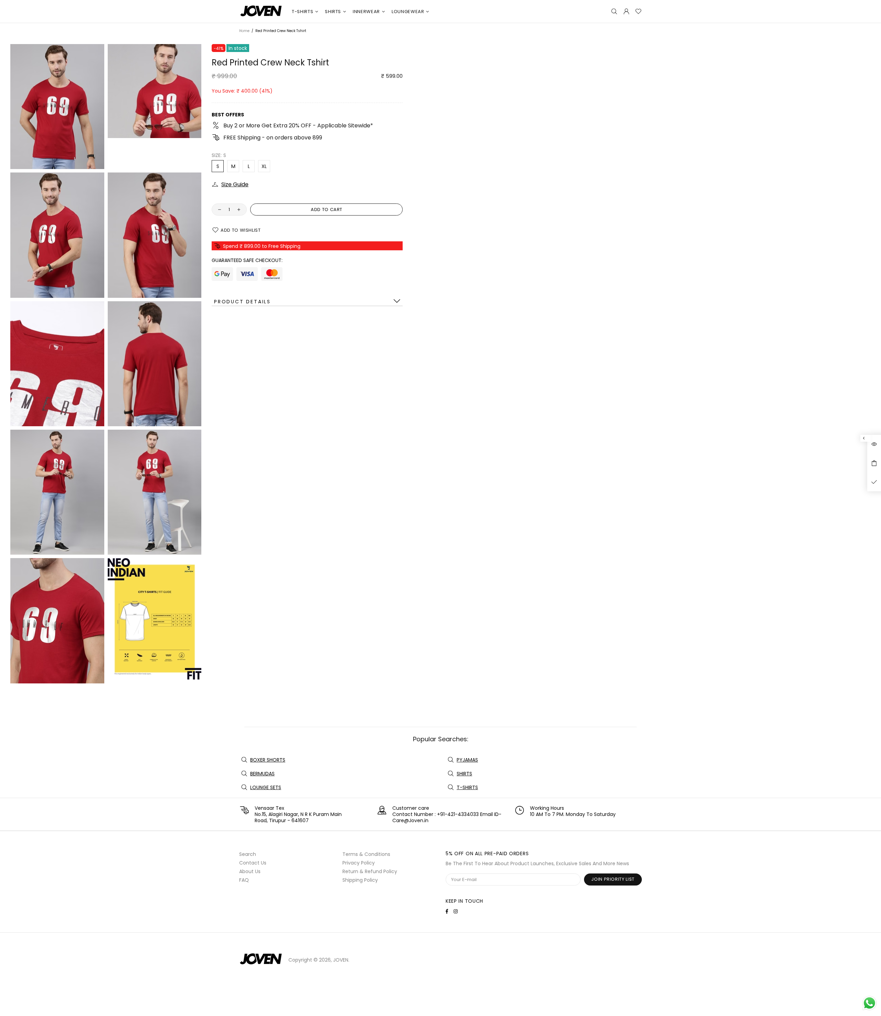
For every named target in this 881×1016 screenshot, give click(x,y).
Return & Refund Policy (369, 871)
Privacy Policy (358, 863)
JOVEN (261, 11)
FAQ (244, 880)
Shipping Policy (360, 880)
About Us (250, 871)
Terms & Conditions (366, 854)
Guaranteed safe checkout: (247, 260)
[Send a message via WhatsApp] (869, 1003)
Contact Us (252, 863)
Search (247, 854)
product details (242, 301)
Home (244, 30)
